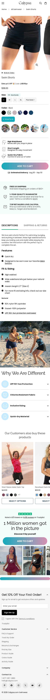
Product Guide (7, 653)
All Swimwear (16, 9)
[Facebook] (11, 685)
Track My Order (8, 637)
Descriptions (10, 225)
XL (21, 100)
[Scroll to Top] (45, 687)
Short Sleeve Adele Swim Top (13, 487)
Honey (44, 494)
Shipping (5, 641)
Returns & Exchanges (10, 645)
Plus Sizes (29, 100)
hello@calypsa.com (10, 681)
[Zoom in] (37, 65)
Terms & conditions (27, 619)
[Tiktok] (39, 685)
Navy (25, 113)
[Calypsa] (25, 3)
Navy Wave (20, 113)
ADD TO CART (25, 541)
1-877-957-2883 (8, 678)
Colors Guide (7, 657)
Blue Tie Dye (36, 494)
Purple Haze (14, 113)
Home (4, 9)
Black (4, 113)
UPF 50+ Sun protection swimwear (20, 313)
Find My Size (6, 649)
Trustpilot (5, 623)
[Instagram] (18, 685)
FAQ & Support (8, 633)
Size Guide (14, 95)
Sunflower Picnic (15, 494)
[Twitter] (25, 685)
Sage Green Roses (9, 113)
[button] (45, 3)
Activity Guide (7, 661)
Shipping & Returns (35, 225)
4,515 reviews (28, 517)
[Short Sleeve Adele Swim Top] (17, 463)
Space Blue (31, 113)
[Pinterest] (4, 685)
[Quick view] (17, 481)
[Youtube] (32, 685)
